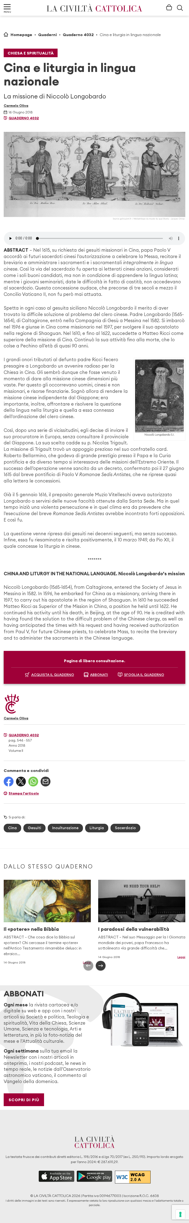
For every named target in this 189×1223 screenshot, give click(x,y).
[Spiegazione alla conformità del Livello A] (133, 1177)
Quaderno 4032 (78, 34)
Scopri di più (24, 1099)
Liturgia (97, 827)
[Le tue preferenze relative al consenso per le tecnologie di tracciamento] (180, 1214)
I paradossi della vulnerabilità (133, 929)
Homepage (21, 34)
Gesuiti (34, 827)
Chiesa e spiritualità (31, 53)
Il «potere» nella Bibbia (31, 929)
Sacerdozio (125, 827)
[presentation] (88, 966)
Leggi (181, 957)
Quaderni (47, 34)
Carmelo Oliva (16, 105)
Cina (12, 827)
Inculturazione (65, 827)
